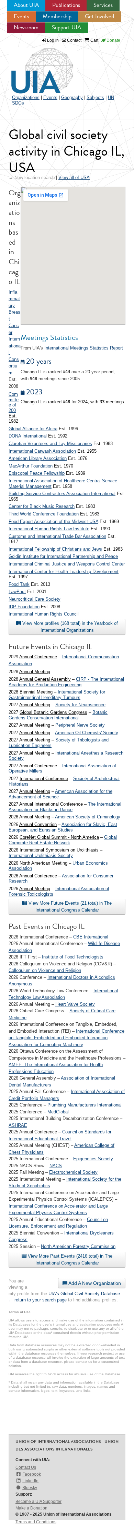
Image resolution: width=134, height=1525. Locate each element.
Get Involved (99, 16)
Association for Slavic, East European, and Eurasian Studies (63, 827)
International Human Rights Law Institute (49, 528)
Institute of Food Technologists (72, 957)
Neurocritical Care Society (34, 599)
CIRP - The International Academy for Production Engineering (66, 682)
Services (103, 5)
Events (21, 16)
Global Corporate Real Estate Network (63, 840)
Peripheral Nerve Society (80, 725)
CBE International (90, 936)
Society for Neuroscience (80, 704)
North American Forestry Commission (78, 1246)
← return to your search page (38, 1299)
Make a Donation (31, 1508)
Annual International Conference (51, 804)
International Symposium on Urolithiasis (59, 850)
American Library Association (38, 458)
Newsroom (26, 27)
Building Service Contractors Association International (62, 493)
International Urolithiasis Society (41, 855)
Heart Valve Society (75, 1004)
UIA (34, 67)
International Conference (44, 778)
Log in (53, 40)
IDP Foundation (24, 606)
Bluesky (29, 1487)
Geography (72, 97)
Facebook (31, 1474)
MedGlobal (58, 1111)
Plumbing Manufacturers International (84, 1105)
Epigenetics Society (93, 1158)
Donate (112, 40)
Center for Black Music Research (42, 506)
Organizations (26, 97)
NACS (55, 1165)
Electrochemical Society (73, 1172)
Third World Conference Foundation (44, 513)
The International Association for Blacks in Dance (65, 806)
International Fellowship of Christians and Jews (55, 549)
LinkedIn (30, 1480)
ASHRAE (18, 1125)
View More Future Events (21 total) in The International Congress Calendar (69, 907)
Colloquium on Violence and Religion (45, 970)
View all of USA (74, 177)
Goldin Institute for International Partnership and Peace (63, 556)
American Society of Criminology (87, 816)
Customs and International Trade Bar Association (57, 536)
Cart (93, 40)
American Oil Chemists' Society (86, 732)
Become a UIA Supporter (38, 1501)
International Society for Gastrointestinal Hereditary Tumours (57, 694)
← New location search (32, 177)
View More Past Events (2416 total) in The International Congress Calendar (69, 1259)
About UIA (26, 5)
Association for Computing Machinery (46, 1044)
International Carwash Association (42, 451)
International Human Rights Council (44, 614)
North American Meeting (43, 863)
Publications (66, 5)
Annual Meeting (34, 671)
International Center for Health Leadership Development (64, 571)
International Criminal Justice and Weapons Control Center (67, 564)
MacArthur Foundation (31, 466)
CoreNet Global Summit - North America (59, 837)
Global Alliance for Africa (33, 428)
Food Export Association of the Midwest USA (53, 521)
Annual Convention (38, 824)
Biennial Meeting (36, 692)
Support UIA (66, 27)
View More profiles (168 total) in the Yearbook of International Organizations (69, 627)
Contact (73, 40)
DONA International (28, 436)
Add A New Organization (94, 1283)
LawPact (17, 591)
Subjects (95, 97)
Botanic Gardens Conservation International (58, 715)
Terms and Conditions (35, 1521)
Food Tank (19, 584)
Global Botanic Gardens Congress (53, 712)
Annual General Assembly (45, 679)
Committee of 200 (14, 402)
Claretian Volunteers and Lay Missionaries (50, 443)
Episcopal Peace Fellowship (37, 473)
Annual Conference (38, 656)
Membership (57, 16)
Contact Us (25, 1467)
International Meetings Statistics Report (83, 348)
